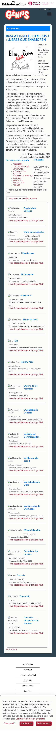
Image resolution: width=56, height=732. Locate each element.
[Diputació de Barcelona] (41, 3)
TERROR (16, 185)
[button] (50, 14)
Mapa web (28, 680)
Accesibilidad (28, 664)
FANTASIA (17, 178)
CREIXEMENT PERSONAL (23, 176)
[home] (16, 14)
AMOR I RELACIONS (21, 167)
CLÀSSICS (17, 173)
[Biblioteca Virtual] (14, 3)
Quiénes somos (27, 686)
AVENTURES (18, 169)
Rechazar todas (43, 724)
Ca (40, 9)
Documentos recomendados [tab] (18, 198)
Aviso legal (28, 670)
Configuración (10, 724)
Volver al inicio (11, 649)
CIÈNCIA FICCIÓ (19, 171)
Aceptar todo (26, 724)
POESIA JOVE (18, 183)
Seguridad (27, 691)
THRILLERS (17, 164)
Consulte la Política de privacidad (30, 719)
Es (45, 9)
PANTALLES (17, 180)
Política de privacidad (28, 675)
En (50, 9)
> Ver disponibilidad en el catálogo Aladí (25, 221)
